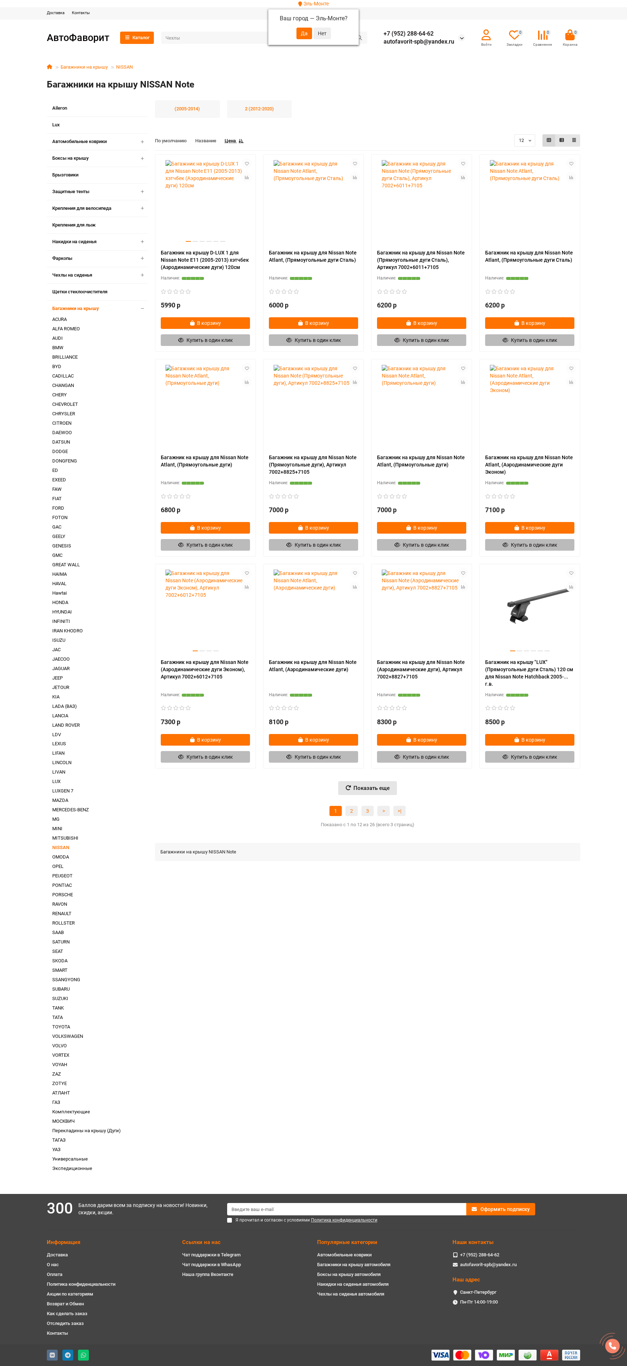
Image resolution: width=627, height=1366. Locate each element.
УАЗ (56, 1149)
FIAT (57, 498)
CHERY (59, 394)
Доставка (56, 13)
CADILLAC (63, 376)
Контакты (81, 13)
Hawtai (59, 593)
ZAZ (56, 1074)
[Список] (561, 140)
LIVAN (58, 772)
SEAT (57, 951)
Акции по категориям (70, 1294)
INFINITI (61, 621)
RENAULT (61, 913)
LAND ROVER (66, 725)
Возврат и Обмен (65, 1303)
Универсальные (70, 1159)
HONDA (60, 602)
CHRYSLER (63, 413)
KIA (56, 697)
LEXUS (59, 743)
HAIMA (59, 574)
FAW (57, 489)
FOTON (59, 517)
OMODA (60, 857)
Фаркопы (62, 258)
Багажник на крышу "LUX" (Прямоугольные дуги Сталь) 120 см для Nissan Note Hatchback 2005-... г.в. (529, 673)
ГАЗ (56, 1102)
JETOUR (60, 687)
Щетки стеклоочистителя (79, 291)
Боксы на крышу (70, 158)
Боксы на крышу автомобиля (349, 1274)
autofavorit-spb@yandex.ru (419, 41)
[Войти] (486, 35)
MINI (57, 828)
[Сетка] (549, 140)
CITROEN (61, 423)
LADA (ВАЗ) (64, 706)
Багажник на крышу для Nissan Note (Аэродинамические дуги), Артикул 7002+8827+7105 (421, 669)
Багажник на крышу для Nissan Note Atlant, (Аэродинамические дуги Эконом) (529, 464)
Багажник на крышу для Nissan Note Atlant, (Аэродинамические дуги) (313, 665)
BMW (57, 347)
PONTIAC (62, 885)
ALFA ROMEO (66, 328)
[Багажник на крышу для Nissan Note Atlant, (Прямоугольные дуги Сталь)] (313, 202)
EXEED (59, 479)
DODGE (60, 451)
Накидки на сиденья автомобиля (353, 1284)
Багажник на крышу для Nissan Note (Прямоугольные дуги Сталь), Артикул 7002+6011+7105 (421, 260)
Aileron (59, 108)
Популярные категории (347, 1242)
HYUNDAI (62, 612)
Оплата (54, 1274)
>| (399, 811)
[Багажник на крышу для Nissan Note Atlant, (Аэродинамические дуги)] (313, 611)
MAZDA (60, 800)
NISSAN (124, 67)
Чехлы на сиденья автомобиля (350, 1294)
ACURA (59, 319)
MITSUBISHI (65, 838)
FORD (58, 508)
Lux (56, 124)
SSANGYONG (66, 979)
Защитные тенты (70, 191)
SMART (59, 970)
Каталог (140, 37)
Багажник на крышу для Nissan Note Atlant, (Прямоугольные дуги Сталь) (313, 256)
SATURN (61, 942)
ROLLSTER (63, 923)
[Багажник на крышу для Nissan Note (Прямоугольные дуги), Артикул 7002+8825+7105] (313, 406)
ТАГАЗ (59, 1140)
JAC (56, 649)
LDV (56, 734)
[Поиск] (359, 38)
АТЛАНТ (61, 1093)
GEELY (58, 536)
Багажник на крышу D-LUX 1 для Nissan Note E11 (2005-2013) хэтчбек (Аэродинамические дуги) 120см (205, 260)
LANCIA (60, 715)
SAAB (58, 932)
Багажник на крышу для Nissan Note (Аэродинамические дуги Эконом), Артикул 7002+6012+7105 (205, 669)
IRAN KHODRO (67, 630)
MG (56, 819)
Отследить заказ (65, 1323)
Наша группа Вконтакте (207, 1274)
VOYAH (59, 1064)
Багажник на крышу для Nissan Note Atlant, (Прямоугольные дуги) (205, 461)
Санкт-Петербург (478, 1292)
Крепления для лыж (74, 225)
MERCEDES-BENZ (70, 809)
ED (55, 470)
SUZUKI (60, 998)
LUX (56, 781)
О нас (53, 1264)
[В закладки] (247, 163)
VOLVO (59, 1045)
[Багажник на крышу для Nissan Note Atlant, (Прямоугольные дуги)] (205, 406)
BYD (56, 366)
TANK (58, 1008)
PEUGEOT (62, 875)
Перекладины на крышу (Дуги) (86, 1130)
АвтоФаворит (78, 37)
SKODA (59, 960)
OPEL (57, 866)
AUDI (57, 338)
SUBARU (61, 989)
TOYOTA (61, 1026)
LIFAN (58, 753)
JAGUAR (61, 668)
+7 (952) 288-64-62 (409, 33)
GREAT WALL (66, 564)
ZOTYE (59, 1083)
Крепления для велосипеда (81, 208)
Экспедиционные (72, 1168)
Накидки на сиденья (74, 241)
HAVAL (59, 583)
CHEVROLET (65, 404)
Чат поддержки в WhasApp (211, 1264)
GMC (57, 555)
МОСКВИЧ (63, 1121)
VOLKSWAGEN (67, 1036)
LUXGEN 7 (62, 791)
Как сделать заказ (67, 1313)
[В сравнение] (247, 177)
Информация (63, 1242)
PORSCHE (62, 894)
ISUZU (58, 640)
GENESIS (61, 546)
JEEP (57, 678)
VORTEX (60, 1055)
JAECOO (61, 659)
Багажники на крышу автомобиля (353, 1264)
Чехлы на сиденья (72, 275)
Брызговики (65, 175)
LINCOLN (61, 762)
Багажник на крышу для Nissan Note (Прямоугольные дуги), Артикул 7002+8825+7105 (313, 464)
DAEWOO (62, 432)
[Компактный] (574, 140)
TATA (57, 1017)
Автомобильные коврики (79, 141)
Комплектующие (71, 1111)
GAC (56, 527)
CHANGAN (63, 385)
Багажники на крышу (84, 67)
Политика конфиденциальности (81, 1284)
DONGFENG (64, 461)
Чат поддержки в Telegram (211, 1254)
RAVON (59, 904)
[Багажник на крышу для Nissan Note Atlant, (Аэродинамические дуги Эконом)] (529, 406)
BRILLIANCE (65, 357)
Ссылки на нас (201, 1242)
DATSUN (61, 442)
